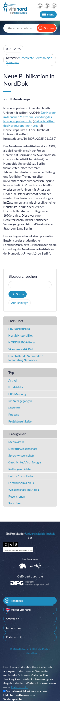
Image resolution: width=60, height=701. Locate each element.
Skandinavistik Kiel (20, 349)
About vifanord (21, 609)
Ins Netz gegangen (20, 401)
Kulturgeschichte (19, 469)
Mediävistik (16, 442)
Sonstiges (12, 62)
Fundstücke (15, 387)
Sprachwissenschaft (21, 455)
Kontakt (54, 6)
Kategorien (17, 434)
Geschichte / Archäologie (35, 58)
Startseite (12, 619)
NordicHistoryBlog (20, 335)
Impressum (13, 628)
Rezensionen (16, 496)
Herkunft (15, 320)
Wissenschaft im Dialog (23, 489)
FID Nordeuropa (19, 328)
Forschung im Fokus (21, 483)
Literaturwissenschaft (22, 448)
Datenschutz (14, 637)
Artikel (12, 380)
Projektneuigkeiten (20, 421)
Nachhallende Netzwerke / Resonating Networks (25, 358)
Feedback (17, 600)
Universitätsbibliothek (40, 533)
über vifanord (47, 6)
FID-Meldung (17, 394)
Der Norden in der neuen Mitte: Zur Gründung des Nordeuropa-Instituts (29, 117)
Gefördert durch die (30, 576)
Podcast (13, 414)
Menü (50, 14)
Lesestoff (14, 408)
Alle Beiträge (19, 303)
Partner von (30, 559)
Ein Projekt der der (30, 535)
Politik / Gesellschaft (22, 476)
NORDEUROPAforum (22, 342)
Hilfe (40, 6)
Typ (11, 372)
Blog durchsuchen (22, 276)
